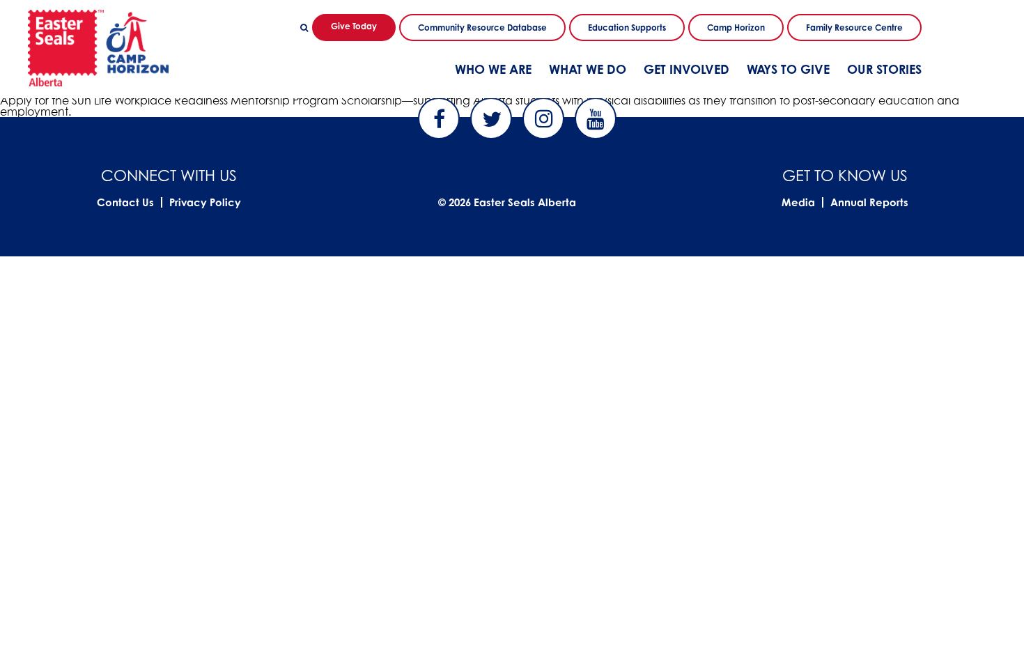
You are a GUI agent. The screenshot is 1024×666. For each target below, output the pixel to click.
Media (798, 202)
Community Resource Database (482, 27)
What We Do (587, 69)
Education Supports (627, 27)
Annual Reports (869, 202)
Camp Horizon (736, 27)
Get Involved (686, 69)
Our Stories (884, 69)
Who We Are (493, 69)
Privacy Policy (205, 202)
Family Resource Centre (854, 27)
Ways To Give (788, 69)
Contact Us (125, 202)
